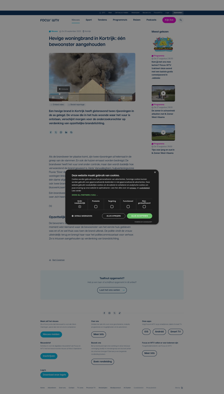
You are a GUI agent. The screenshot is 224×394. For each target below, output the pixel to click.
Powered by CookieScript (143, 222)
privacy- (133, 188)
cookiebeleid (144, 188)
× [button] (155, 172)
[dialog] (112, 197)
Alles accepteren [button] (139, 216)
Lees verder (76, 190)
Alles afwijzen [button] (114, 216)
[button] (112, 195)
